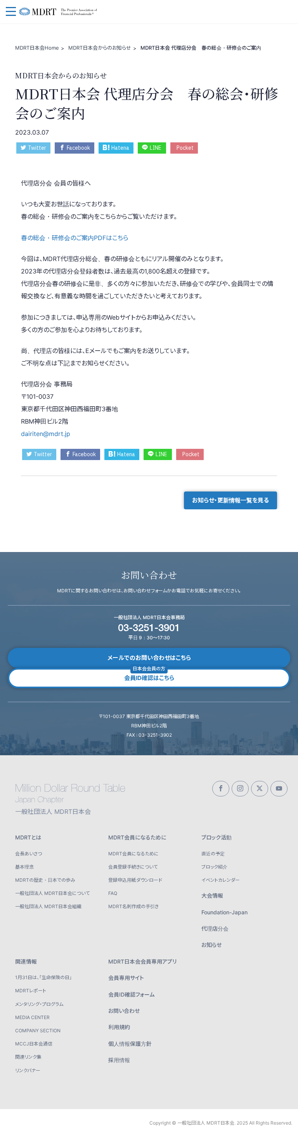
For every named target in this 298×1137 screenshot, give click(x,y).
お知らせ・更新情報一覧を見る (230, 500)
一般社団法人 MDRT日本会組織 (48, 906)
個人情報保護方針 (130, 1043)
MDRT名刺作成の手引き (133, 906)
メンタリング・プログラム (39, 1004)
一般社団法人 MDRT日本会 (62, 11)
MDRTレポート (30, 990)
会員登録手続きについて (133, 867)
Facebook (78, 147)
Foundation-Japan (224, 912)
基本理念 (24, 867)
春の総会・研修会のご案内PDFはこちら (74, 238)
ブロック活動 (216, 837)
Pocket (185, 147)
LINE (155, 147)
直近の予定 (213, 854)
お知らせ (211, 944)
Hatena (120, 147)
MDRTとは (28, 837)
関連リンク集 (28, 1057)
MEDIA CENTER (32, 1017)
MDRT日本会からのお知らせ (99, 48)
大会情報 (212, 895)
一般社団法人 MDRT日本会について (52, 893)
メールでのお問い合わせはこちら (149, 657)
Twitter (37, 147)
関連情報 (26, 961)
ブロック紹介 (214, 867)
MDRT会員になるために (137, 837)
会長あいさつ (28, 854)
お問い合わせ (124, 1010)
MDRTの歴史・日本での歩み (45, 880)
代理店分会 (215, 928)
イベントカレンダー (220, 880)
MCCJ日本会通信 (33, 1044)
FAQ (112, 893)
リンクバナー (27, 1070)
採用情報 (119, 1060)
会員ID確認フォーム (131, 994)
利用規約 (119, 1027)
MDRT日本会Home (37, 48)
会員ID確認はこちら (149, 675)
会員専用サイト (126, 977)
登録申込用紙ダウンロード (135, 880)
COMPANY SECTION (38, 1030)
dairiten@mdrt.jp (45, 434)
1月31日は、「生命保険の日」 (43, 977)
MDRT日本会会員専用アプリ (142, 961)
